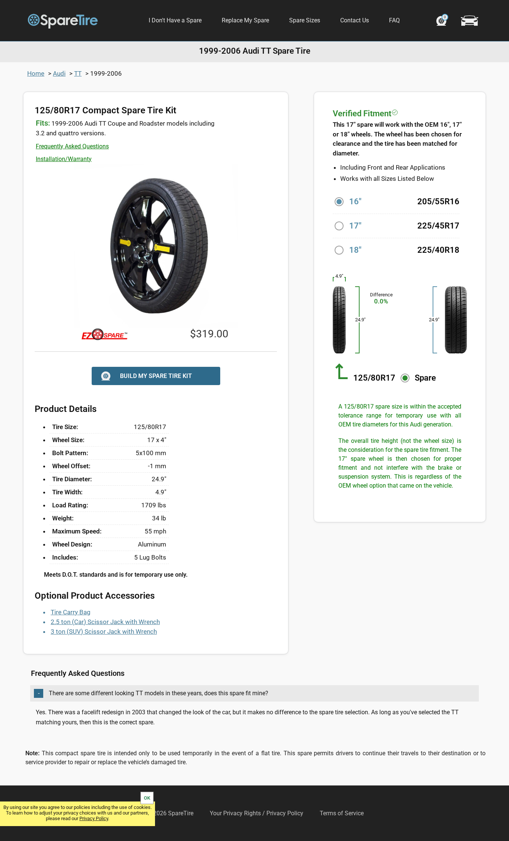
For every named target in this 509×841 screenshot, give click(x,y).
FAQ (394, 20)
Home (35, 73)
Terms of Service (342, 813)
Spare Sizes (304, 20)
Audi (59, 73)
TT (78, 73)
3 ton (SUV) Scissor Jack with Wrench (104, 631)
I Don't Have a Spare (175, 20)
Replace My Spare (245, 20)
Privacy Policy (93, 818)
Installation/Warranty (64, 159)
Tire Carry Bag (71, 612)
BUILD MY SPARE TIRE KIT (156, 375)
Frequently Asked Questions (72, 146)
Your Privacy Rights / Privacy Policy (256, 813)
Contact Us (354, 20)
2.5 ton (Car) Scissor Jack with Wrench (105, 622)
